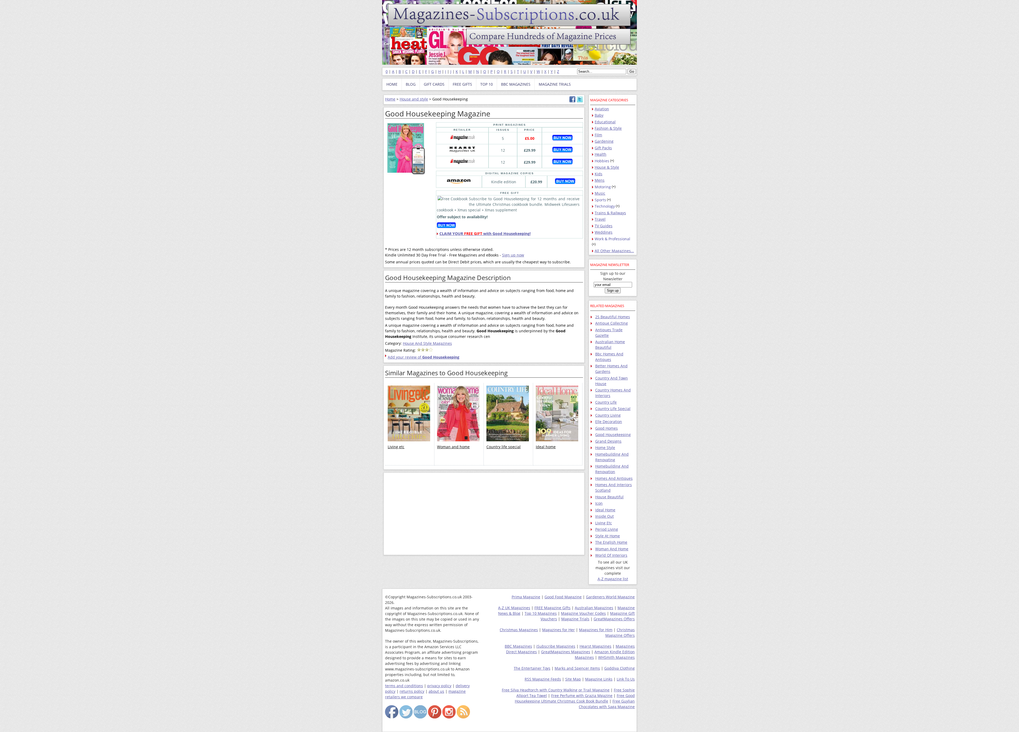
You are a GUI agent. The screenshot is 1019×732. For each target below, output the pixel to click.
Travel (600, 219)
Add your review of (423, 357)
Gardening (604, 141)
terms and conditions (404, 685)
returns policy (412, 691)
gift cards (434, 84)
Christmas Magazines (519, 629)
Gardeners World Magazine (610, 596)
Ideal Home (605, 509)
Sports (600, 199)
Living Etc (603, 522)
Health (600, 154)
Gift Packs (603, 147)
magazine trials (555, 84)
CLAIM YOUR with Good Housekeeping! (485, 233)
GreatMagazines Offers (614, 618)
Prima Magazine (526, 596)
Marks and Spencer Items (577, 668)
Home (390, 99)
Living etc (396, 446)
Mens (600, 180)
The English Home (611, 542)
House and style (414, 99)
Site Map (573, 679)
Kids (598, 173)
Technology (605, 206)
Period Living (606, 529)
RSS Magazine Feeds (543, 679)
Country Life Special (613, 408)
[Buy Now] (562, 139)
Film (598, 134)
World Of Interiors (611, 555)
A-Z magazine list (613, 578)
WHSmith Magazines (616, 657)
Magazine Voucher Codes (583, 613)
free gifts (462, 84)
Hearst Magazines (595, 646)
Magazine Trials (575, 618)
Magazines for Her (558, 629)
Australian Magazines (594, 607)
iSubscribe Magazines (555, 646)
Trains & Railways (610, 212)
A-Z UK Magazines (514, 607)
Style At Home (607, 535)
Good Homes (606, 428)
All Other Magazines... (614, 250)
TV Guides (603, 225)
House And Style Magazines (427, 343)
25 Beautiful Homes (612, 316)
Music (600, 193)
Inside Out (604, 516)
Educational (605, 121)
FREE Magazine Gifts (552, 607)
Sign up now (513, 255)
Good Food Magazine (563, 596)
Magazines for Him (595, 629)
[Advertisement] (484, 514)
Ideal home (546, 446)
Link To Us (626, 679)
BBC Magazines (518, 646)
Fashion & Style (608, 128)
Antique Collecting (611, 323)
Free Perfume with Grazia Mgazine (581, 695)
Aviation (602, 108)
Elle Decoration (608, 421)
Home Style (605, 447)
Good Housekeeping (613, 434)
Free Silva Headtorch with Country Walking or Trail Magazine (556, 689)
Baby (599, 115)
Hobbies (602, 160)
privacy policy (439, 685)
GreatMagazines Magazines (565, 651)
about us (436, 691)
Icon (599, 503)
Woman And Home (611, 548)
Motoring (603, 186)
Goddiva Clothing (619, 668)
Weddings (603, 232)
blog (411, 84)
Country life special (503, 446)
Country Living (608, 415)
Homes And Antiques (614, 478)
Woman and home (453, 446)
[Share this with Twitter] (580, 101)
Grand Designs (608, 441)
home (392, 84)
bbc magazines (515, 84)
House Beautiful (609, 496)
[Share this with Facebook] (572, 101)
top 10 (486, 84)
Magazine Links (598, 679)
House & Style (607, 167)
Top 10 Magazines (541, 613)
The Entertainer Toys (532, 668)
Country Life (606, 402)
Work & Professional (612, 238)
